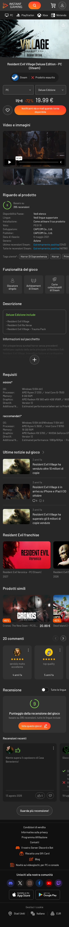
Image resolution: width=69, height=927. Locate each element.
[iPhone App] (21, 895)
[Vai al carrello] (53, 5)
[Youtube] (49, 883)
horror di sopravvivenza (34, 256)
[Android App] (47, 895)
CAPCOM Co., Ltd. (43, 229)
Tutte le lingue (58, 689)
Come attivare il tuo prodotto (49, 221)
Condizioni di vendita (34, 827)
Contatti (34, 842)
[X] (20, 883)
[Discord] (10, 883)
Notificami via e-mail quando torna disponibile (40, 110)
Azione (37, 240)
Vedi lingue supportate (46, 217)
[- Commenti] (55, 638)
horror (55, 256)
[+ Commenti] (63, 638)
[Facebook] (39, 883)
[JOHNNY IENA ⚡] (9, 750)
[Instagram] (30, 883)
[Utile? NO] (50, 795)
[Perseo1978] (49, 652)
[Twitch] (58, 883)
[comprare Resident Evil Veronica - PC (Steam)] (26, 555)
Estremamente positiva (47, 244)
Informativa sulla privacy (34, 832)
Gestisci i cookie (34, 907)
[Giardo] (17, 652)
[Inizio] (12, 5)
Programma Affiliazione (34, 837)
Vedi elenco (40, 213)
